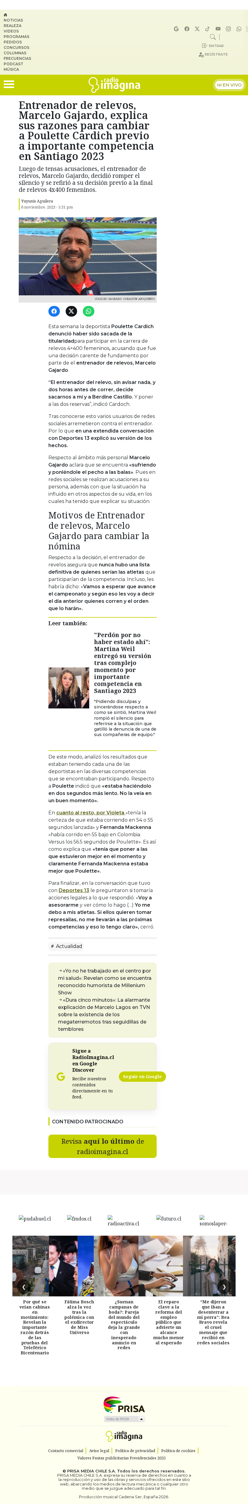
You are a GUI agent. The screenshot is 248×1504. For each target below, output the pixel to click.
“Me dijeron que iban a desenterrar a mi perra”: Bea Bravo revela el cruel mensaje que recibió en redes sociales (213, 1322)
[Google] (177, 29)
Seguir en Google (142, 1076)
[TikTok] (208, 29)
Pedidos (13, 42)
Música (11, 69)
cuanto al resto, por (90, 813)
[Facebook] (187, 29)
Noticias (13, 20)
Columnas (15, 53)
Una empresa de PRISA (124, 1404)
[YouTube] (219, 29)
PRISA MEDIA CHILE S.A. (91, 1471)
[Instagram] (229, 29)
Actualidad (68, 946)
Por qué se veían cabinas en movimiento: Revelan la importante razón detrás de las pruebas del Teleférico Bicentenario (34, 1327)
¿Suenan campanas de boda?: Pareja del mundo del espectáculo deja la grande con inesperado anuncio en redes (124, 1324)
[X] (198, 29)
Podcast (13, 64)
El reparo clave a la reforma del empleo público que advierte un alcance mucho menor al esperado (168, 1322)
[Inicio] (20, 15)
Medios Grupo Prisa (124, 1419)
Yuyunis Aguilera (37, 201)
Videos (11, 31)
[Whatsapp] (240, 29)
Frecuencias (17, 58)
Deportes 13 (74, 890)
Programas (16, 36)
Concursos (16, 47)
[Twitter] (72, 311)
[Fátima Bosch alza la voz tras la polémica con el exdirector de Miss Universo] (79, 1266)
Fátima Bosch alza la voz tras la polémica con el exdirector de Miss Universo (79, 1317)
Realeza (12, 25)
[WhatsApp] (89, 311)
